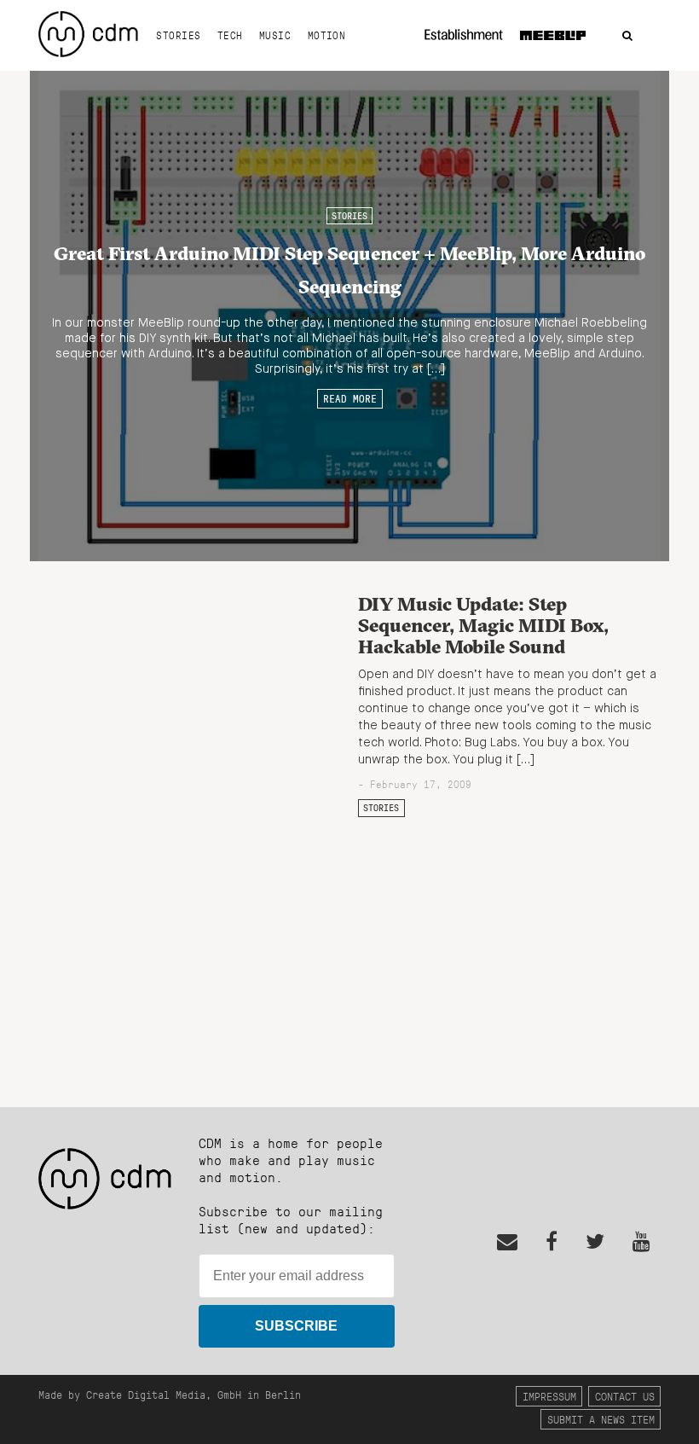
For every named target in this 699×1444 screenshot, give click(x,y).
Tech (230, 35)
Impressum (549, 1396)
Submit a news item (601, 1419)
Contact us (625, 1396)
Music (275, 35)
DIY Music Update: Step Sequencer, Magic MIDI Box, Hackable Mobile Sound (483, 625)
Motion (327, 35)
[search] (627, 36)
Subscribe (296, 1326)
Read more (350, 398)
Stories (178, 35)
